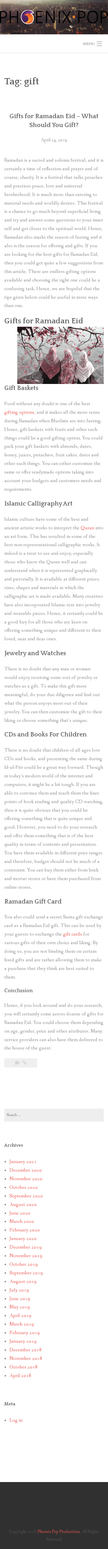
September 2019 (26, 1273)
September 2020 (26, 1196)
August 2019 (23, 1281)
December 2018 (26, 1350)
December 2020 (26, 1170)
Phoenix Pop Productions (58, 1532)
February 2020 (25, 1230)
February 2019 (25, 1333)
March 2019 (22, 1324)
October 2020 (24, 1187)
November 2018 (26, 1358)
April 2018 (20, 1375)
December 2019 (26, 1247)
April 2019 (20, 1315)
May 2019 (20, 1307)
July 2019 (19, 1290)
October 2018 (24, 1367)
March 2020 (22, 1221)
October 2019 (24, 1264)
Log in (16, 1420)
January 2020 (23, 1238)
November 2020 (26, 1179)
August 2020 (23, 1204)
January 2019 (23, 1341)
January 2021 (23, 1161)
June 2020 (20, 1213)
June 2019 (20, 1299)
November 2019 (26, 1256)
